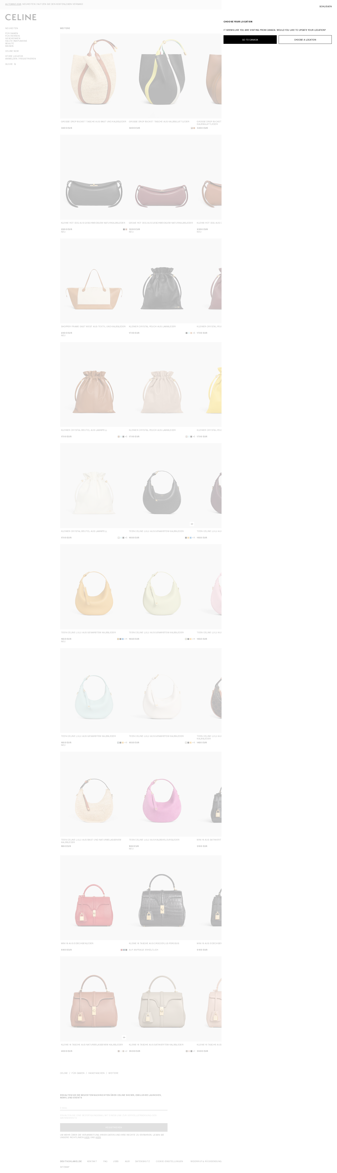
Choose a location (305, 40)
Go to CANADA (250, 40)
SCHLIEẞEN (325, 6)
